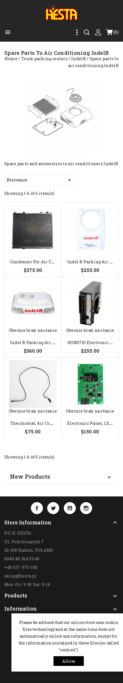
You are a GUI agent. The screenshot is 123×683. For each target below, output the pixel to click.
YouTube (70, 508)
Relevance (40, 180)
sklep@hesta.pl (20, 576)
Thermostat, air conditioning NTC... (48, 423)
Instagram (86, 508)
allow (68, 661)
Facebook (37, 508)
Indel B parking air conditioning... (46, 342)
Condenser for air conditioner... (43, 261)
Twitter (53, 508)
